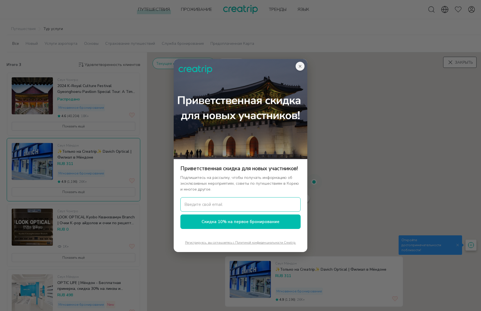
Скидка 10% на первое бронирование (240, 221)
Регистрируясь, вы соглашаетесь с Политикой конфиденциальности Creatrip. (240, 243)
